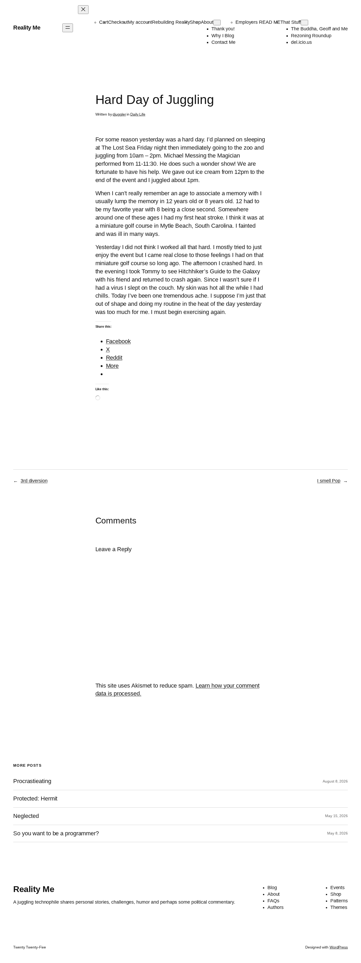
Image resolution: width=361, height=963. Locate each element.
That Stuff (290, 22)
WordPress (339, 947)
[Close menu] (83, 9)
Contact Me (223, 42)
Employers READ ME (257, 22)
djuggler (119, 114)
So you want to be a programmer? (56, 833)
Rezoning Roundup (311, 35)
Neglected (26, 816)
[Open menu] (67, 27)
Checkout (118, 22)
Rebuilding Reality (171, 22)
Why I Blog (222, 35)
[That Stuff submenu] (304, 22)
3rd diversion (34, 480)
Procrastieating (32, 781)
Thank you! (223, 28)
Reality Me (26, 27)
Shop (195, 22)
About (207, 22)
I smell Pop (328, 480)
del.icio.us (301, 42)
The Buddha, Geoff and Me (319, 28)
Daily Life (137, 114)
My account (140, 22)
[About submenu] (217, 22)
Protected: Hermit (35, 798)
